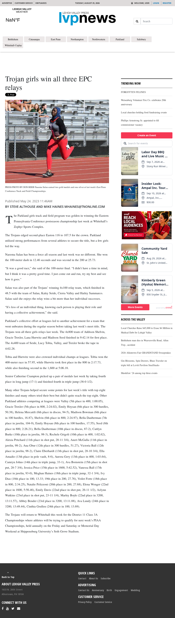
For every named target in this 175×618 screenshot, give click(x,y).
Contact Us (83, 590)
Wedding (135, 590)
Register (167, 3)
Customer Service (103, 602)
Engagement (121, 590)
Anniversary (98, 590)
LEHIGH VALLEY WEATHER (22, 17)
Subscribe (105, 578)
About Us (93, 578)
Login (156, 3)
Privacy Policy (85, 602)
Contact (82, 578)
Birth (109, 590)
